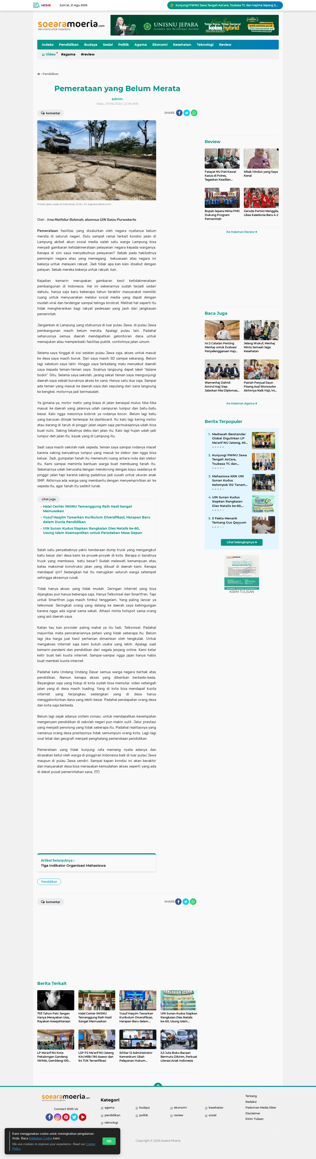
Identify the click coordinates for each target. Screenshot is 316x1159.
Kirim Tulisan (254, 1119)
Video (51, 54)
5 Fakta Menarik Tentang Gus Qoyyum (229, 520)
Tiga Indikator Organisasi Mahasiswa (73, 865)
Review (225, 45)
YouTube (86, 1123)
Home (46, 5)
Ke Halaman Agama (240, 403)
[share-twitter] (186, 113)
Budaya (90, 45)
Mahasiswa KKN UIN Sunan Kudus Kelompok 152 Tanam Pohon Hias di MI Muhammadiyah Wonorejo (228, 480)
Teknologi (205, 45)
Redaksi (251, 1102)
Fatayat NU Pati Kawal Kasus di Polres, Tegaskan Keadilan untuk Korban (220, 176)
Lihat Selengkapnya (241, 542)
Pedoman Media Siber (260, 1107)
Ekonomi (159, 45)
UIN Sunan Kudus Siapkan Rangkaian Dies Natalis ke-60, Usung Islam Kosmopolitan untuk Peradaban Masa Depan (228, 501)
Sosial (108, 45)
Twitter (76, 1123)
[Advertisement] (178, 189)
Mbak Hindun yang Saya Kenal (261, 173)
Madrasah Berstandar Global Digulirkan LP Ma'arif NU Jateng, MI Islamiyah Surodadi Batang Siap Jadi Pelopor (229, 438)
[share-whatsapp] (194, 113)
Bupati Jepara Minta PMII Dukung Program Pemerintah (222, 215)
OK (109, 1141)
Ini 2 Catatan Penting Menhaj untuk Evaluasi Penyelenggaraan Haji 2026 (220, 347)
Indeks (47, 45)
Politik (123, 45)
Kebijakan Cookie (40, 1138)
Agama (140, 45)
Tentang (251, 1096)
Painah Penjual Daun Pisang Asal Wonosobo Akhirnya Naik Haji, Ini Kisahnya (260, 386)
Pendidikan (69, 45)
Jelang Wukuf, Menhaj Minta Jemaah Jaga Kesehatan (259, 347)
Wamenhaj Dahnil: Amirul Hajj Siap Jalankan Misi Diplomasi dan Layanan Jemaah (221, 386)
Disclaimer (252, 1113)
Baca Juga (216, 313)
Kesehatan (182, 45)
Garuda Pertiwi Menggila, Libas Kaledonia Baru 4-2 (261, 213)
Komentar (52, 113)
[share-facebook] (179, 113)
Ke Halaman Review (240, 232)
